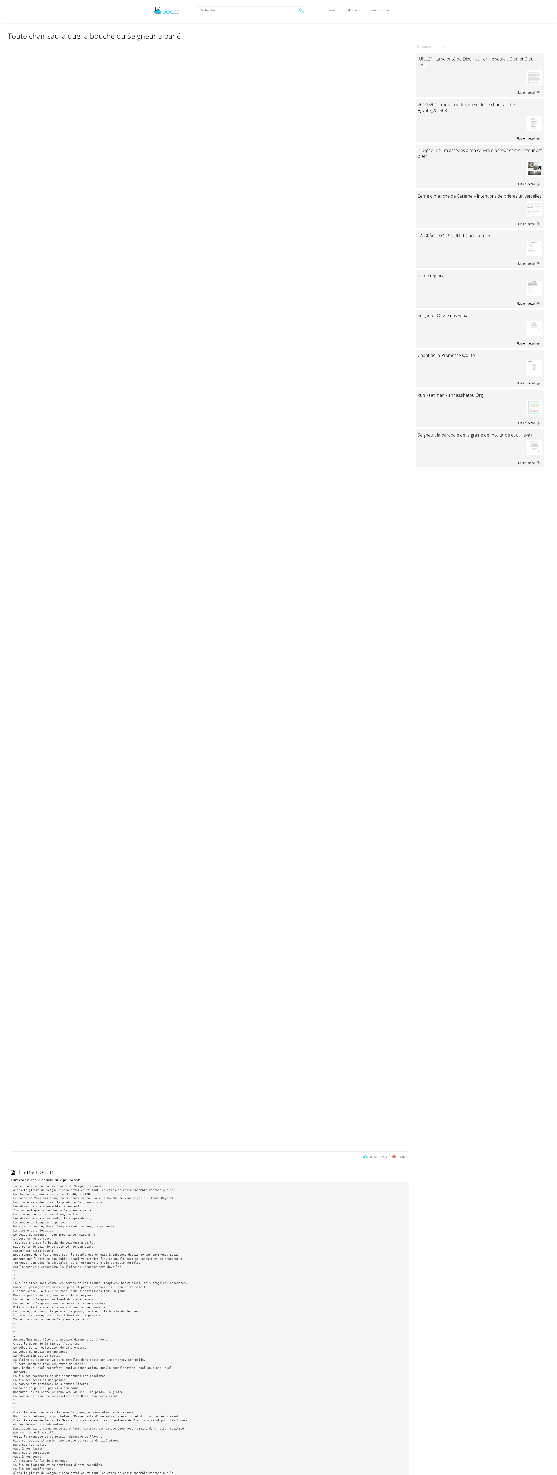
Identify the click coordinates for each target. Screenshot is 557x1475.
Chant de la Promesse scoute (446, 355)
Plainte (402, 1157)
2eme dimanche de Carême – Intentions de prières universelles (480, 196)
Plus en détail (526, 93)
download (378, 1157)
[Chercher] (301, 10)
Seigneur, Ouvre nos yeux (442, 315)
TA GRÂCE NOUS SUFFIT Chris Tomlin (454, 236)
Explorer (330, 10)
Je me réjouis (430, 276)
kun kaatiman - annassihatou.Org (450, 395)
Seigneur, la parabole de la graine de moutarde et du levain (476, 435)
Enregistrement (379, 10)
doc (170, 11)
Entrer (357, 10)
